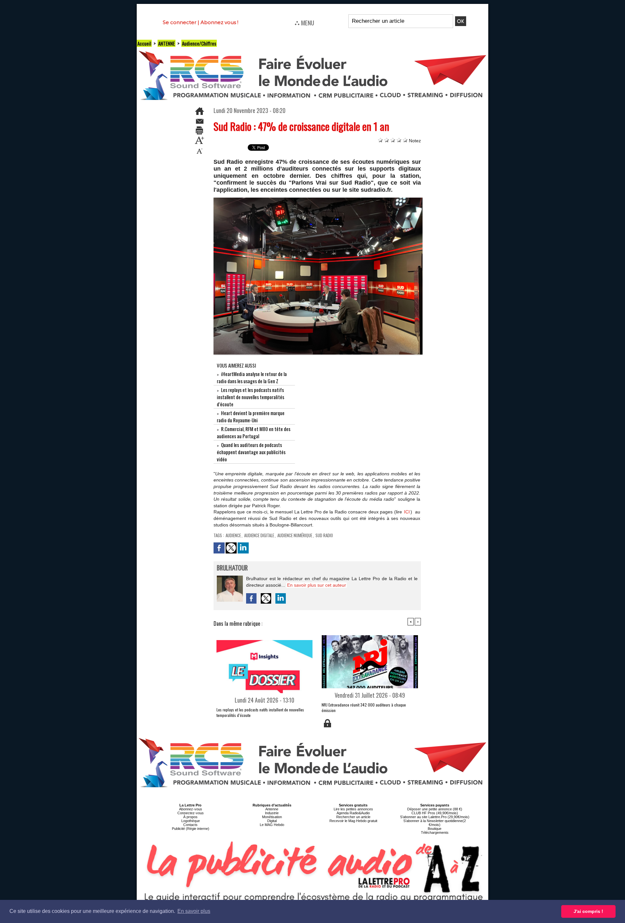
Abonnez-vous (190, 809)
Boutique (434, 829)
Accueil (144, 43)
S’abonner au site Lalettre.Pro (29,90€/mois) (434, 817)
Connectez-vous (190, 813)
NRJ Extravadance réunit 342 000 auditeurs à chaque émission (364, 707)
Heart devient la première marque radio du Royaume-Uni (251, 416)
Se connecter (179, 22)
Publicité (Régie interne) (190, 829)
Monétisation (272, 817)
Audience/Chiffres (199, 43)
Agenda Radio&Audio (353, 813)
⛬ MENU (304, 22)
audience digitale (259, 535)
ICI (407, 511)
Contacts (190, 825)
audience (233, 535)
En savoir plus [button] (193, 911)
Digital (272, 821)
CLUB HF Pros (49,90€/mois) (434, 813)
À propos (190, 817)
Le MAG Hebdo (272, 825)
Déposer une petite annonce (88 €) (434, 809)
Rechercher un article (353, 817)
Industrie (272, 813)
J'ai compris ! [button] (588, 911)
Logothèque (190, 821)
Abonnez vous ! (219, 22)
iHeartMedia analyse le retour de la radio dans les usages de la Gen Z (252, 377)
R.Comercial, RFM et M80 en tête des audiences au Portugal (253, 432)
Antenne (271, 809)
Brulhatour (232, 568)
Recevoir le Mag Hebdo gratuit (353, 821)
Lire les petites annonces (353, 809)
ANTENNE (166, 43)
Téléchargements (435, 832)
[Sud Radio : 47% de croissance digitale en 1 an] (318, 200)
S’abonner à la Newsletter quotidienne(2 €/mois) (434, 823)
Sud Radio (324, 535)
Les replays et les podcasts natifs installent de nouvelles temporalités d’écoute (250, 397)
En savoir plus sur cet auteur (316, 585)
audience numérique (294, 535)
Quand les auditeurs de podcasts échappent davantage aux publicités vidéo (251, 452)
